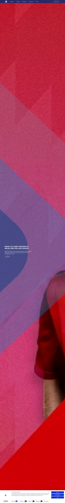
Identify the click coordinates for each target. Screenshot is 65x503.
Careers (37, 1)
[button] (1, 251)
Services (18, 1)
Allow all (57, 492)
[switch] (25, 501)
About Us (30, 1)
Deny (57, 497)
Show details (46, 501)
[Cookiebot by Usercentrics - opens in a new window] (6, 501)
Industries (11, 1)
